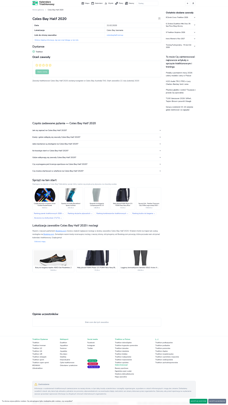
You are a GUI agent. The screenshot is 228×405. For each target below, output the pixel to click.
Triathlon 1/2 (37, 348)
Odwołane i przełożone (68, 365)
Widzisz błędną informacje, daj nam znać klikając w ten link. (57, 40)
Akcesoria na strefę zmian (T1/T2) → (48, 218)
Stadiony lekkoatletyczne (124, 374)
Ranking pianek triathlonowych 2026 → (49, 213)
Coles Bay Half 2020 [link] (55, 10)
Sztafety (63, 357)
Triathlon (35, 342)
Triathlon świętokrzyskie (164, 354)
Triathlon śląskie (161, 351)
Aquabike (63, 351)
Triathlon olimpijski (39, 357)
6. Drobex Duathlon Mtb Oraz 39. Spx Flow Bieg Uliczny (178, 25)
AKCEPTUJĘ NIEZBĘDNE (217, 401)
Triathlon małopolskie (123, 357)
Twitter (90, 348)
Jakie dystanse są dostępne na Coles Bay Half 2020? (55, 144)
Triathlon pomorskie (162, 348)
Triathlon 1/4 (37, 351)
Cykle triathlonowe (67, 362)
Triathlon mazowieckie (123, 360)
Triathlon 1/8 (37, 354)
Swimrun (63, 348)
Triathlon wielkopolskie (164, 360)
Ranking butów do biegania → (143, 213)
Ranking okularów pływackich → (80, 213)
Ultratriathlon (37, 368)
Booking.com (61, 231)
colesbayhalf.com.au (115, 35)
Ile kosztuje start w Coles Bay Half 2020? (50, 150)
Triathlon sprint (38, 360)
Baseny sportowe (121, 368)
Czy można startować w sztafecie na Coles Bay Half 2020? (57, 171)
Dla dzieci (63, 354)
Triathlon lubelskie (122, 351)
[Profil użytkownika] (193, 3)
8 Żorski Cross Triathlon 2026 (177, 17)
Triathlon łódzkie (121, 354)
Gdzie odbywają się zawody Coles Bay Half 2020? (54, 157)
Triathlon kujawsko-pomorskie (126, 345)
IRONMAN (36, 365)
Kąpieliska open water (123, 371)
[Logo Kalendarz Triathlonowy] (43, 3)
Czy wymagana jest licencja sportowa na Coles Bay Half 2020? (59, 164)
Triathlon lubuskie (121, 348)
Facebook (91, 342)
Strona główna (38, 10)
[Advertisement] (96, 101)
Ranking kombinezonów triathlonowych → (112, 213)
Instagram (91, 345)
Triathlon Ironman (39, 345)
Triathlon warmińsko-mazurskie (167, 357)
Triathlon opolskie (121, 362)
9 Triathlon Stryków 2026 (175, 32)
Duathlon (63, 342)
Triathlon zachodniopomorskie (166, 362)
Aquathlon (64, 345)
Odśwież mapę (39, 241)
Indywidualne (65, 360)
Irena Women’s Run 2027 (175, 39)
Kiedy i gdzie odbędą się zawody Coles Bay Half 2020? (56, 137)
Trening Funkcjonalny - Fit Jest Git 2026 (178, 46)
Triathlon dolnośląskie (123, 342)
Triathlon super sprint (40, 362)
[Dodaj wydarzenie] (187, 3)
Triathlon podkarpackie (164, 342)
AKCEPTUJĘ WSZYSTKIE (198, 401)
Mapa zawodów (121, 377)
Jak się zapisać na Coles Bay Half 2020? (49, 130)
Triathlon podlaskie (162, 345)
